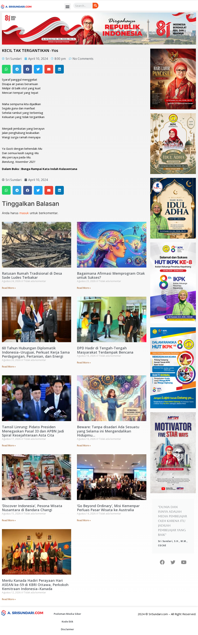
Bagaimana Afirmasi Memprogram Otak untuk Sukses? (111, 275)
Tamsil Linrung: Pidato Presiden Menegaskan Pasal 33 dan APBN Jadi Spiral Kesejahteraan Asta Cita (33, 431)
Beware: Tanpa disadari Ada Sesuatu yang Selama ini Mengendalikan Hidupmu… (108, 431)
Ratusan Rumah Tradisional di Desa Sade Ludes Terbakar (32, 275)
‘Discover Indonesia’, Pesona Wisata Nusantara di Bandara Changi (32, 507)
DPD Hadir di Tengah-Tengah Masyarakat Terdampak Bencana (105, 350)
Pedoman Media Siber (67, 614)
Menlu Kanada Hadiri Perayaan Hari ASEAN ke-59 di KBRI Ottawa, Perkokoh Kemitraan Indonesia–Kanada (35, 584)
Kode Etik (67, 621)
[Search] (95, 5)
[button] (67, 6)
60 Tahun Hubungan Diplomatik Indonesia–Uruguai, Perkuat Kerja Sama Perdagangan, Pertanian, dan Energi (36, 352)
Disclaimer (67, 629)
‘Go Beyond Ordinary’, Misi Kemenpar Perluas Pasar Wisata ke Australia (108, 507)
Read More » (9, 288)
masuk (24, 213)
